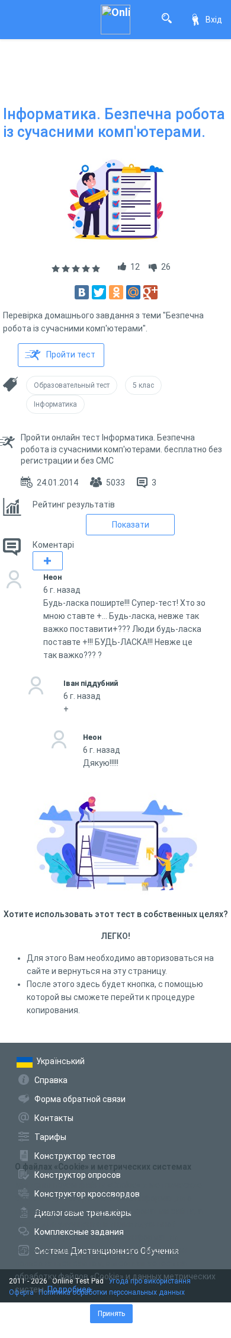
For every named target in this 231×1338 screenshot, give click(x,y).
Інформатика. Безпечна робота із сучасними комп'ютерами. (114, 123)
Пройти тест (70, 354)
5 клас (143, 385)
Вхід (214, 19)
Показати (130, 524)
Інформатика (55, 404)
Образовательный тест (72, 385)
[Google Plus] (150, 292)
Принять (111, 1314)
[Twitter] (99, 292)
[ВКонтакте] (82, 292)
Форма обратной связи (80, 1099)
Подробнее (69, 1289)
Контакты (53, 1118)
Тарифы (50, 1137)
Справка (51, 1080)
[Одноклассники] (116, 292)
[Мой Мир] (133, 292)
